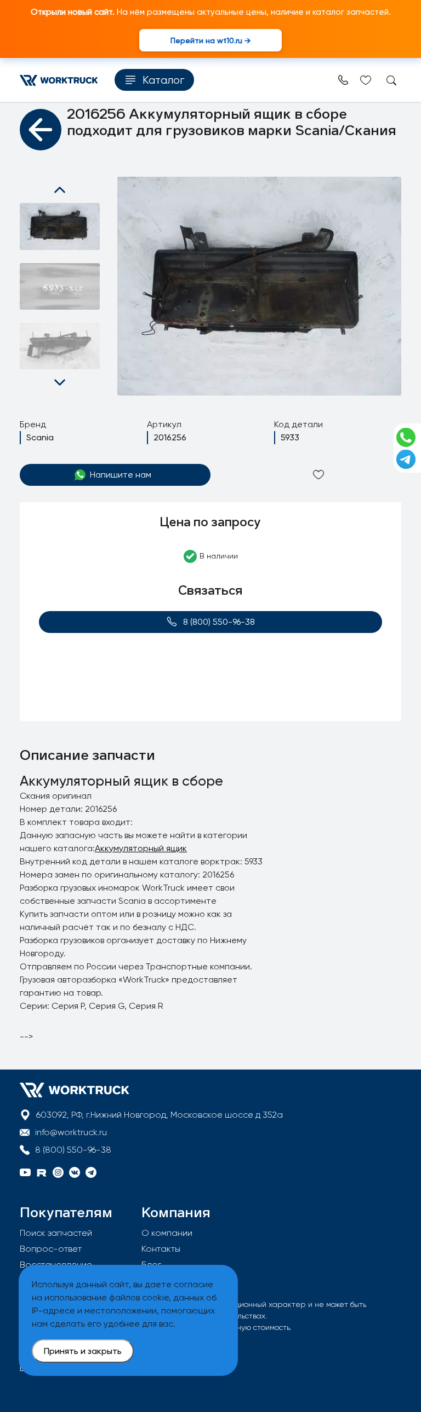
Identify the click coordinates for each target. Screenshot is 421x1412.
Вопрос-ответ (51, 1249)
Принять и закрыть (83, 1351)
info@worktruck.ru (71, 1132)
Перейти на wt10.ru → (210, 40)
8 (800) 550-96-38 (219, 622)
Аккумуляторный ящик (141, 848)
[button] (60, 190)
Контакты (160, 1249)
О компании (166, 1233)
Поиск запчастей (56, 1233)
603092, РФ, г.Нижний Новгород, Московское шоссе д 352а (159, 1114)
